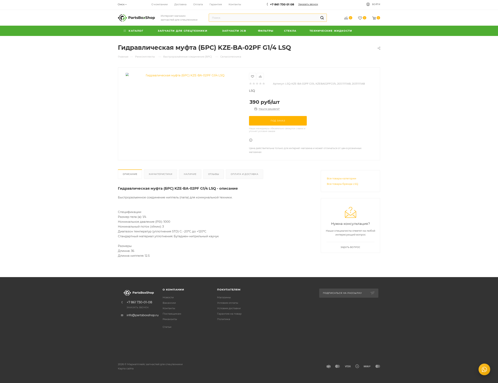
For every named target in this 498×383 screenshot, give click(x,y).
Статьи (167, 326)
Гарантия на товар (229, 313)
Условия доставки (229, 308)
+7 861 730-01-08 (139, 302)
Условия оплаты (227, 302)
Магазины (224, 297)
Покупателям (229, 289)
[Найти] (322, 18)
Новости (168, 297)
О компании (173, 289)
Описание (130, 174)
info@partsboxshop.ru (143, 315)
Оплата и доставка (244, 174)
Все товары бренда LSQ (342, 183)
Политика (223, 319)
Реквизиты (170, 319)
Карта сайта (126, 368)
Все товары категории (341, 178)
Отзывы (213, 174)
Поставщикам (172, 313)
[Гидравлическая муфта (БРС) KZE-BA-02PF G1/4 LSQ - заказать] (183, 75)
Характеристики (160, 174)
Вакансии (169, 302)
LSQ (252, 90)
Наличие (190, 174)
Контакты (169, 308)
